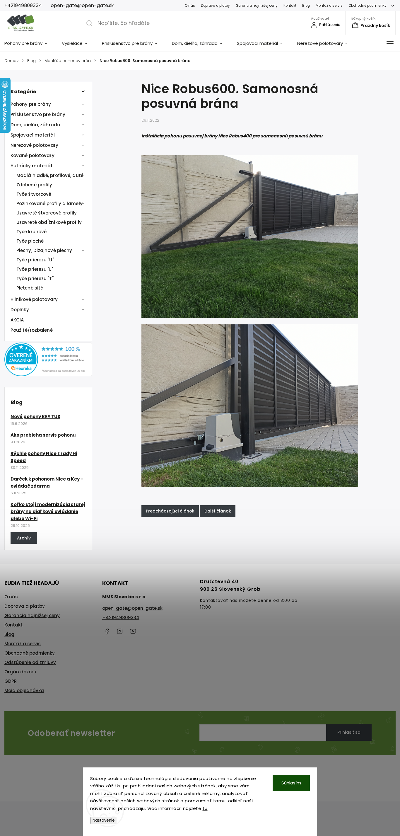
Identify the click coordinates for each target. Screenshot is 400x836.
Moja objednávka (24, 690)
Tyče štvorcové (33, 194)
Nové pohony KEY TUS (35, 416)
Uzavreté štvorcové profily (46, 213)
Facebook (106, 631)
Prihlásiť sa (348, 732)
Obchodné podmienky (367, 5)
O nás (190, 5)
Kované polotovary (32, 155)
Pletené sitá (30, 288)
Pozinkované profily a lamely (49, 203)
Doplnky (20, 310)
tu (205, 808)
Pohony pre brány (31, 104)
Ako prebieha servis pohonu (43, 435)
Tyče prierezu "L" (34, 269)
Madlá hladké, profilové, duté (49, 175)
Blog (306, 5)
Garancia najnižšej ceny (257, 5)
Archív (24, 538)
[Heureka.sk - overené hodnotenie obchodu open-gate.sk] (48, 375)
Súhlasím (291, 783)
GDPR (10, 681)
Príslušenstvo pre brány (38, 114)
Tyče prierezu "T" (35, 278)
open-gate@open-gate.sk (132, 608)
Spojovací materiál (33, 135)
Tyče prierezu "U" (35, 260)
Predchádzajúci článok (170, 511)
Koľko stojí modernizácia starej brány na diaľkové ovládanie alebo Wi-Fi (48, 511)
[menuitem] (29, 43)
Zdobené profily (34, 185)
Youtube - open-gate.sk (133, 631)
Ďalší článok (217, 511)
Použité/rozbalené (32, 330)
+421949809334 (120, 617)
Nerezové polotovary (34, 145)
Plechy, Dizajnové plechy (44, 250)
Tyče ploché (30, 241)
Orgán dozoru (20, 672)
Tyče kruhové (31, 232)
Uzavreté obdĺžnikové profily (49, 222)
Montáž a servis (329, 5)
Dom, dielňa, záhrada (35, 125)
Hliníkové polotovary (34, 299)
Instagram (119, 631)
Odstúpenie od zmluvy (30, 662)
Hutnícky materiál (31, 166)
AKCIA (17, 320)
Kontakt (289, 5)
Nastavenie (104, 820)
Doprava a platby (215, 5)
